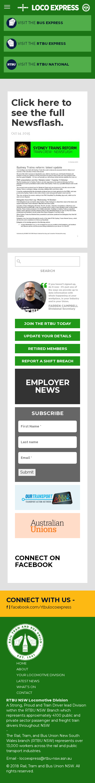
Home (21, 663)
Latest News (28, 681)
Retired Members (47, 348)
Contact (24, 693)
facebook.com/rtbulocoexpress (41, 607)
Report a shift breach (47, 361)
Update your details (47, 336)
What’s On (26, 687)
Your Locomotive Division (40, 675)
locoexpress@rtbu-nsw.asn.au (46, 758)
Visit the (40, 23)
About (22, 669)
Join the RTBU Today (47, 323)
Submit (27, 472)
